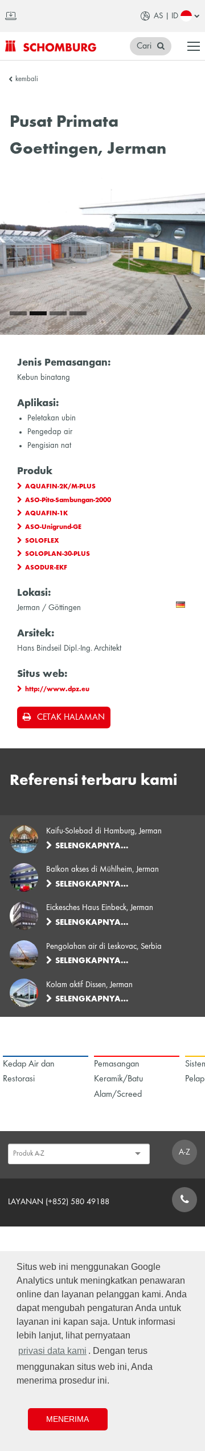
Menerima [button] (67, 1419)
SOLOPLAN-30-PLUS (57, 554)
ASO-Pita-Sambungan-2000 (68, 500)
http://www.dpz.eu (57, 689)
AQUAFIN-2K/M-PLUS (60, 486)
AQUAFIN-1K (46, 513)
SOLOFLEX (42, 541)
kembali (26, 79)
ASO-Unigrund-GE (53, 527)
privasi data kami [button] (52, 1351)
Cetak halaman (71, 717)
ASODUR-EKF (46, 567)
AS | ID (166, 16)
